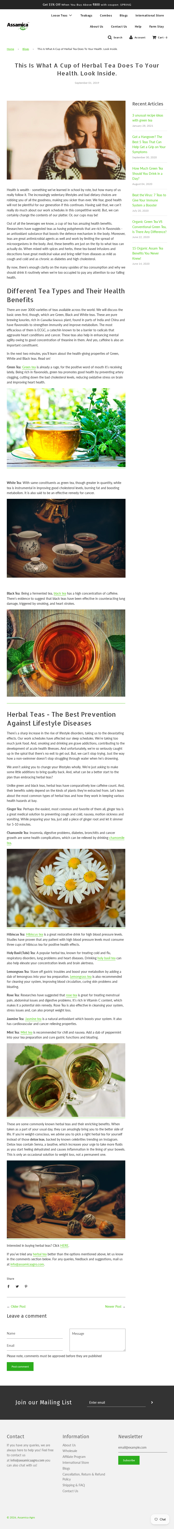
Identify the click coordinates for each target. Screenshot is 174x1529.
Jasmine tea (33, 1019)
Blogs (124, 15)
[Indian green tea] (66, 466)
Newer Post (113, 1306)
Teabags (86, 15)
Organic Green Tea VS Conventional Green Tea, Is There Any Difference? (149, 227)
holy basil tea (106, 958)
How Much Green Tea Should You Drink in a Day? (147, 173)
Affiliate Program (74, 1457)
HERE (64, 1245)
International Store (149, 15)
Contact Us (119, 26)
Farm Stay (156, 26)
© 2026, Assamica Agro (21, 1517)
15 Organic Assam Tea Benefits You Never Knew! (147, 253)
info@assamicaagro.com (27, 1264)
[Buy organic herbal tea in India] (66, 1237)
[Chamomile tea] (66, 926)
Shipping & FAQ (74, 1485)
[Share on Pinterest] (26, 1286)
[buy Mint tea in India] (66, 1116)
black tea (60, 593)
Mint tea (26, 1032)
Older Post (18, 1306)
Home (10, 49)
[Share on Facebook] (9, 1286)
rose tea (71, 995)
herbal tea (40, 1254)
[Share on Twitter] (17, 1286)
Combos (106, 15)
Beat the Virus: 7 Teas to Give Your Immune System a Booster (149, 200)
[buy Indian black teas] (66, 701)
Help (138, 26)
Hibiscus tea (34, 934)
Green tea (29, 367)
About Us (96, 26)
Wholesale (70, 1451)
